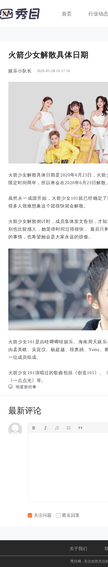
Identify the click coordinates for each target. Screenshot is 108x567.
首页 (67, 14)
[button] (34, 427)
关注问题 (42, 515)
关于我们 (78, 548)
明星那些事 (22, 386)
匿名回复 (70, 515)
